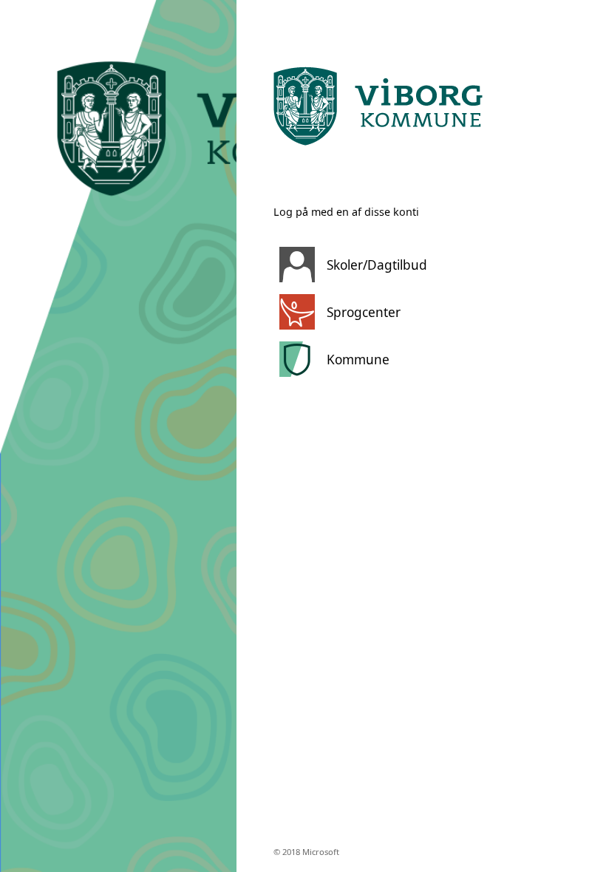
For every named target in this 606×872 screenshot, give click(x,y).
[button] (402, 264)
